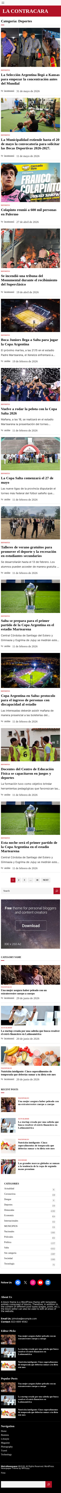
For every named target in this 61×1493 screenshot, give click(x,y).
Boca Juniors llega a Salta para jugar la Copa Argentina (29, 342)
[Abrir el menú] (3, 3)
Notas (3, 1473)
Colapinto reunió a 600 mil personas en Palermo (28, 212)
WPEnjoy (25, 1468)
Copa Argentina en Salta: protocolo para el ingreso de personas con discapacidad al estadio (28, 700)
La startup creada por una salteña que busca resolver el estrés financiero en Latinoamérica (30, 1032)
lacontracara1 (9, 91)
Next (45, 880)
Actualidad (6, 1028)
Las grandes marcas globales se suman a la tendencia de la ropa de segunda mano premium (38, 1166)
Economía (9, 1215)
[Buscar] (48, 1484)
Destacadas (9, 1210)
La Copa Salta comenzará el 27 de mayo (27, 480)
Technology (6, 1454)
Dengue (7, 1199)
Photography (7, 1446)
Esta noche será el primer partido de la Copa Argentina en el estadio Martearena (29, 847)
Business (5, 1435)
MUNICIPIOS (11, 1226)
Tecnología (9, 1263)
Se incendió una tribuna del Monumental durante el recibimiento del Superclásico (29, 280)
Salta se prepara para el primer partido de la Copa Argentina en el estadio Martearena (27, 625)
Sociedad (22, 1160)
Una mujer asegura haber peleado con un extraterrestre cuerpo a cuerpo (24, 992)
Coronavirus (9, 1194)
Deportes (5, 70)
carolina (7, 361)
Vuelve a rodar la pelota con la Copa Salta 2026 (29, 411)
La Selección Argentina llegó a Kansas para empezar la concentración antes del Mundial (30, 79)
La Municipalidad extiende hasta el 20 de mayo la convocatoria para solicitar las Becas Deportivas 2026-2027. (30, 144)
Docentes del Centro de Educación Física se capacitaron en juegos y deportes (27, 773)
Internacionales (11, 1221)
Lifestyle (5, 1439)
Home (4, 1431)
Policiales (8, 1237)
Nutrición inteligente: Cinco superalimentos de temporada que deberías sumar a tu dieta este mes (28, 1073)
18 (37, 880)
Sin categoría (10, 1253)
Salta (6, 1247)
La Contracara (25, 11)
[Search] (57, 891)
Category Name (11, 957)
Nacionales (6, 987)
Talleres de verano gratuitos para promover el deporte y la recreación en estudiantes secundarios (28, 551)
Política (7, 1242)
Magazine (5, 1443)
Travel (4, 1450)
